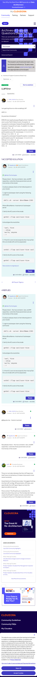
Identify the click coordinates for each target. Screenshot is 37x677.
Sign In (5, 23)
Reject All (18, 668)
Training (15, 15)
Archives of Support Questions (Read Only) (14, 75)
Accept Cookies (18, 673)
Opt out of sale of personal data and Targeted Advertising (18, 663)
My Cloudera (6, 628)
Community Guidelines (11, 620)
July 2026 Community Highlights (12, 548)
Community (5, 15)
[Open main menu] (34, 23)
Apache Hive (10, 93)
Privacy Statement (15, 659)
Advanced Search (7, 55)
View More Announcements (18, 578)
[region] (18, 654)
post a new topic (26, 67)
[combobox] (18, 50)
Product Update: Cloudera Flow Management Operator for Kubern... (18, 566)
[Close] (34, 635)
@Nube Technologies (10, 175)
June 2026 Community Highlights (12, 553)
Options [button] (6, 79)
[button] (34, 105)
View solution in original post (10, 265)
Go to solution (28, 85)
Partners (23, 15)
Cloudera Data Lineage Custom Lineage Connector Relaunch (17, 559)
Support (31, 15)
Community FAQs (8, 624)
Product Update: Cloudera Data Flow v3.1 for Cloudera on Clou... (17, 573)
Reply (31, 151)
